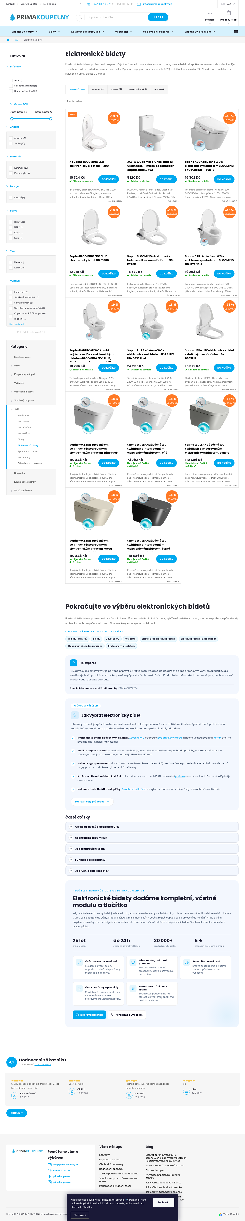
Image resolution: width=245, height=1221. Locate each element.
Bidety (21, 439)
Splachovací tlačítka (28, 451)
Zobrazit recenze (42, 1064)
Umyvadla (19, 473)
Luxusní (19, 197)
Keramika (20, 167)
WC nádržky (24, 427)
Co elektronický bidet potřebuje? (97, 827)
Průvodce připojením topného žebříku (163, 1176)
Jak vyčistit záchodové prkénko (164, 1187)
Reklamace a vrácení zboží (115, 1186)
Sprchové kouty (22, 357)
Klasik (19, 267)
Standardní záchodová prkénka (85, 646)
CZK (229, 4)
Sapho (19, 143)
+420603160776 (61, 1170)
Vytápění (19, 383)
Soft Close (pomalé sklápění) (29, 308)
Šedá (18, 238)
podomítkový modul (170, 737)
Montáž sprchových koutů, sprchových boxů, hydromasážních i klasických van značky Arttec (166, 1158)
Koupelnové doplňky (25, 481)
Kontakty (10, 4)
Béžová (19, 222)
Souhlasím (164, 1202)
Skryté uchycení (23, 302)
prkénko (180, 776)
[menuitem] (25, 31)
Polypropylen (22, 173)
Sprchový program (24, 400)
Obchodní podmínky (111, 1164)
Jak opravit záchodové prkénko (164, 1192)
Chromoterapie (155, 1170)
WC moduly (24, 457)
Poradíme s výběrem (129, 1014)
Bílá (18, 227)
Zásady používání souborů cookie (118, 1173)
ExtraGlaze (21, 292)
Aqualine (19, 138)
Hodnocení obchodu (111, 1169)
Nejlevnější (98, 89)
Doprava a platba (28, 4)
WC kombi (23, 421)
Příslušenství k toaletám (30, 463)
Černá (18, 232)
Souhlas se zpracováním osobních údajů (119, 1180)
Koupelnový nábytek (25, 374)
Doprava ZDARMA (25, 91)
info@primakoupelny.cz (65, 1164)
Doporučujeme (77, 89)
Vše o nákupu (49, 4)
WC (16, 409)
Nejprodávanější (137, 89)
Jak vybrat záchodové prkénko (163, 1182)
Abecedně (159, 89)
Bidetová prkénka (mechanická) (198, 638)
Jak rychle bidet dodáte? (92, 871)
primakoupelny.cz (62, 1176)
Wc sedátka (24, 433)
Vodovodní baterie (24, 391)
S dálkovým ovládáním (26, 297)
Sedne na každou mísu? (91, 838)
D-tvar (18, 262)
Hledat (158, 17)
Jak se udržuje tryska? (90, 849)
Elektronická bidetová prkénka (158, 638)
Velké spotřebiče (23, 490)
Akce (18, 80)
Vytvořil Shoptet (231, 1214)
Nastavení (80, 1215)
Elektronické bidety (28, 445)
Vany (17, 365)
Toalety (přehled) (77, 638)
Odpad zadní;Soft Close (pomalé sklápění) (30, 316)
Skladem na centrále (25, 85)
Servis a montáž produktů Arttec (165, 1165)
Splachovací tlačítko (134, 789)
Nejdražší (116, 89)
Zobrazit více (17, 1114)
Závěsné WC (24, 415)
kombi (217, 737)
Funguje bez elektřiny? (90, 860)
